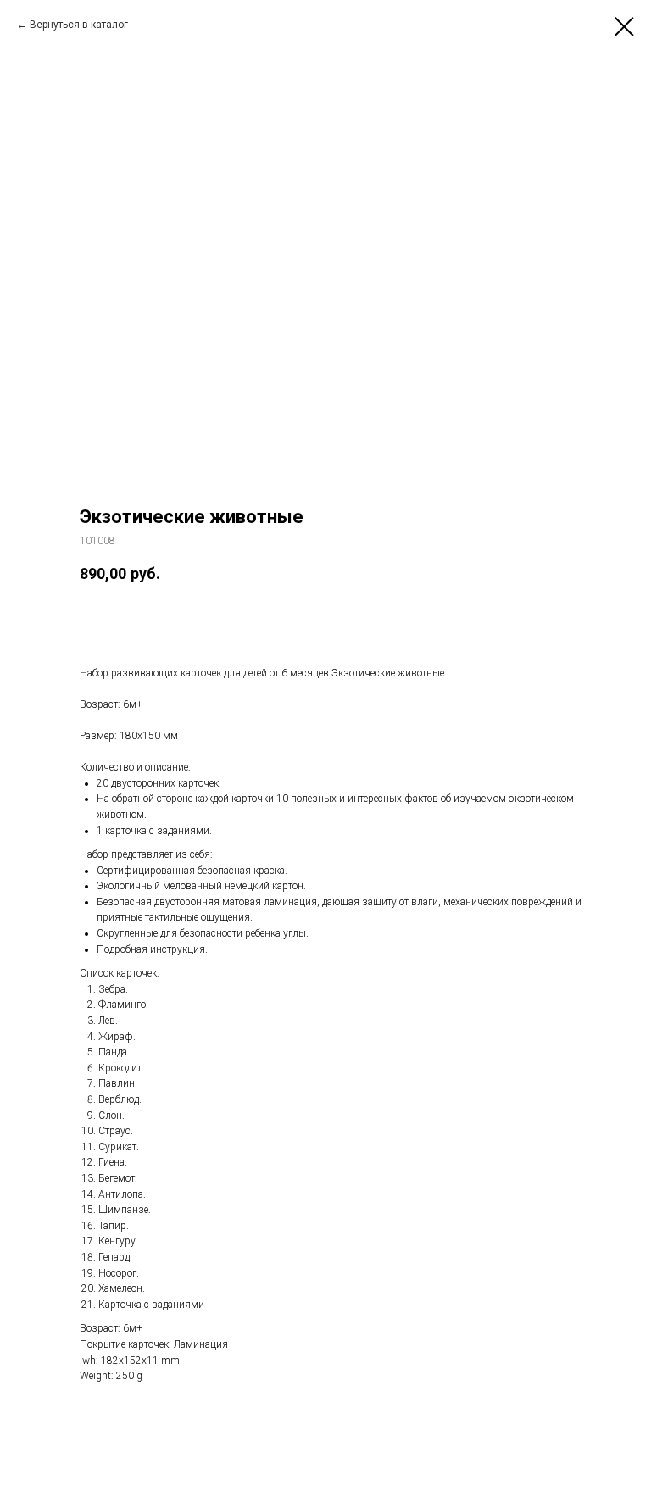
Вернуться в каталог (79, 25)
